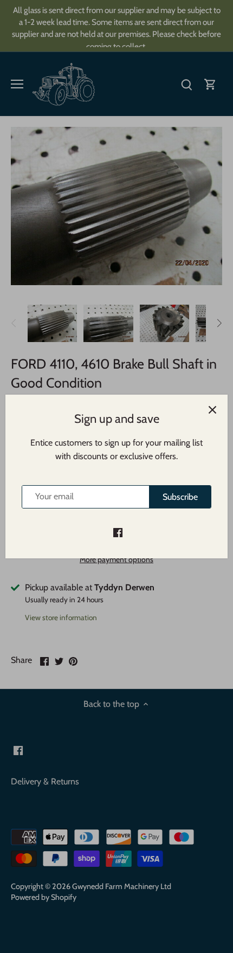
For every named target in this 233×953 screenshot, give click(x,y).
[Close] (212, 410)
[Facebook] (117, 532)
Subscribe (180, 497)
